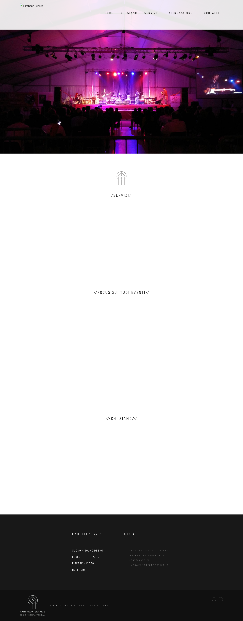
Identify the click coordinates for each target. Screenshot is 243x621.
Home (109, 12)
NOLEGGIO (78, 569)
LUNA (104, 605)
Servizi (150, 12)
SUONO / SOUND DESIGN (88, 550)
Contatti (211, 12)
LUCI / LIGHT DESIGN (85, 556)
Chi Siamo (129, 12)
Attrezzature (181, 12)
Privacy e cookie (63, 605)
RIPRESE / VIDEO (83, 563)
